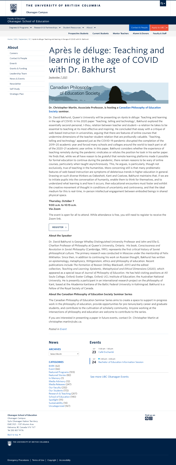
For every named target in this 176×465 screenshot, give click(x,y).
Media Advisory (57, 381)
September (23, 39)
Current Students (101, 33)
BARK (52, 366)
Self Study (15, 89)
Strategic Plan (17, 94)
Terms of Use (38, 460)
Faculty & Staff (159, 33)
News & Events (17, 79)
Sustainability (56, 403)
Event (63, 329)
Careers (14, 53)
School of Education (59, 396)
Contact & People (139, 27)
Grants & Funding (18, 68)
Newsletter (15, 84)
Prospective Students (78, 33)
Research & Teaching (60, 393)
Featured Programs (59, 372)
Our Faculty (55, 387)
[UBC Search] (163, 3)
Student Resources (72, 27)
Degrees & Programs (18, 27)
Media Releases (57, 384)
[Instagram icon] (150, 419)
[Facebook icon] (146, 419)
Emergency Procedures (18, 460)
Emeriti (13, 63)
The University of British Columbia (13, 8)
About (89, 27)
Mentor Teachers (121, 33)
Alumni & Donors (141, 33)
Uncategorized (56, 406)
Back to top (13, 435)
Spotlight (53, 400)
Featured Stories (57, 375)
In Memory (55, 378)
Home (10, 39)
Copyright (51, 460)
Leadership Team (18, 73)
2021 (15, 39)
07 (30, 39)
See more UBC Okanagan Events (109, 376)
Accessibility (65, 460)
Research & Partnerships (45, 27)
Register (58, 227)
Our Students (56, 390)
